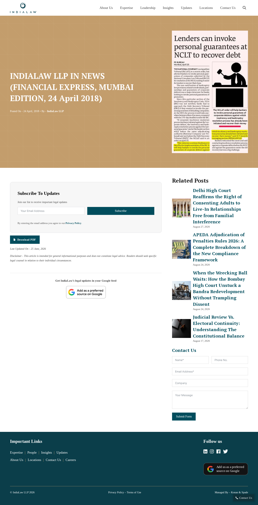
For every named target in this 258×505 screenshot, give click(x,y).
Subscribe (121, 210)
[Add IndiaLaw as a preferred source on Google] (86, 292)
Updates (186, 8)
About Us (106, 8)
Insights (168, 8)
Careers (71, 460)
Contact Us (228, 8)
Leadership (147, 8)
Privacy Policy (73, 223)
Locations (206, 8)
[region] (129, 490)
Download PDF (26, 239)
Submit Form (184, 416)
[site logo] (23, 8)
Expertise (126, 8)
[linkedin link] (205, 452)
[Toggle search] (244, 8)
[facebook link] (218, 452)
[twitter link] (225, 452)
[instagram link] (212, 452)
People (32, 452)
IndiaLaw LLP (55, 111)
